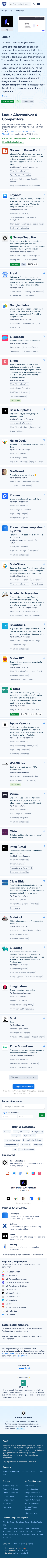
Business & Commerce (21, 1132)
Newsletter (7, 1507)
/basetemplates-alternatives (13, 407)
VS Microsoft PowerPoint (15, 1307)
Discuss (33, 1471)
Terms (30, 1544)
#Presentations (20, 138)
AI (4, 1522)
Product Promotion (11, 1471)
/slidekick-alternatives (11, 915)
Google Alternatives (32, 1493)
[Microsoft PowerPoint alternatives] (5, 151)
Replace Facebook (31, 1489)
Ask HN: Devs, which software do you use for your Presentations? (22, 1337)
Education (7, 1537)
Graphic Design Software (32, 1140)
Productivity (25, 1145)
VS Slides (9, 1304)
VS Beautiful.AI (11, 1300)
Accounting (7, 1531)
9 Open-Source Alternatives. (20, 131)
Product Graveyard (32, 1500)
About (41, 1471)
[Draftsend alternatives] (5, 472)
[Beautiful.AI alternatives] (5, 626)
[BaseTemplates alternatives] (5, 411)
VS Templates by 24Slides (16, 1286)
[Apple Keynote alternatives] (5, 724)
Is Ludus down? (23, 1368)
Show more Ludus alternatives (23, 1077)
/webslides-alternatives (11, 761)
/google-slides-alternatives (13, 303)
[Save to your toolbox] (7, 29)
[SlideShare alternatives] (5, 565)
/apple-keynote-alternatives (13, 721)
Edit (5, 96)
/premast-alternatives (11, 493)
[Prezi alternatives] (5, 274)
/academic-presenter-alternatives (15, 591)
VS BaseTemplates (13, 1293)
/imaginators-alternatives (12, 984)
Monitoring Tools (28, 1534)
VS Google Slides (12, 1272)
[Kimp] (5, 690)
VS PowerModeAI (12, 1297)
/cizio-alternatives (9, 829)
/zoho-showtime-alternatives (14, 1044)
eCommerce (19, 1531)
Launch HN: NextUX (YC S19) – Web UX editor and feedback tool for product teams (22, 1330)
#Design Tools (34, 138)
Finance (40, 1534)
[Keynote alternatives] (5, 196)
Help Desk (13, 1528)
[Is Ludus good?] (18, 101)
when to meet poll (21, 1553)
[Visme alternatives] (5, 795)
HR (27, 1531)
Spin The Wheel (24, 1550)
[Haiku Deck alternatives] (5, 442)
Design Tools (37, 1132)
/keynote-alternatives (10, 192)
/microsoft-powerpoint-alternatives (16, 148)
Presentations (11, 1144)
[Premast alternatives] (5, 496)
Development (16, 1136)
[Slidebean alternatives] (5, 338)
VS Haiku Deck (11, 1311)
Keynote (5, 74)
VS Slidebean (11, 1275)
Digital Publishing (29, 1136)
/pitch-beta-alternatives (11, 844)
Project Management (11, 1534)
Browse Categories (10, 1486)
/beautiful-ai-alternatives (12, 622)
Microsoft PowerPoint (30, 71)
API (4, 1475)
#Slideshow (7, 138)
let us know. (22, 1356)
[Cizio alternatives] (5, 832)
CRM (5, 1528)
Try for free (14, 714)
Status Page (28, 101)
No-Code (10, 1522)
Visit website (8, 101)
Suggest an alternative (23, 1086)
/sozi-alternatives (9, 1016)
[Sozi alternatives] (5, 1019)
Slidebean (22, 81)
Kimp (22, 1387)
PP (5, 528)
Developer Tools (22, 1522)
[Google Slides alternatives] (5, 306)
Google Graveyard (31, 1503)
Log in (4, 1113)
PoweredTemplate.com (13, 84)
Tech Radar (29, 1486)
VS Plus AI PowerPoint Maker (17, 1282)
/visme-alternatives (10, 792)
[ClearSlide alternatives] (5, 882)
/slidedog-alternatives (11, 945)
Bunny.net (22, 1548)
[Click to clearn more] (23, 1420)
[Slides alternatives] (5, 362)
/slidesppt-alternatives (11, 656)
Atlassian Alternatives (33, 1496)
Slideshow (38, 1145)
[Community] (38, 4)
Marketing (35, 1528)
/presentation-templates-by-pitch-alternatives (21, 525)
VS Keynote (10, 1314)
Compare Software (10, 1489)
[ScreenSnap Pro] (5, 238)
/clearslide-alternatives (11, 879)
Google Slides (8, 81)
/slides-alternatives (9, 358)
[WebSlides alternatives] (5, 764)
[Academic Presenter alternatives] (5, 594)
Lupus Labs (7, 91)
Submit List (7, 1503)
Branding (7, 1132)
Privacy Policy (19, 1544)
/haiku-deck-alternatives (12, 438)
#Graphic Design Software (13, 142)
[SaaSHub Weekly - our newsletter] (34, 4)
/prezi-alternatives (9, 271)
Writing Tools (35, 1531)
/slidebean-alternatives (11, 334)
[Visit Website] (44, 150)
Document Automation (12, 1140)
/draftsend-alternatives (11, 469)
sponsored (20, 1429)
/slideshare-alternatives (11, 562)
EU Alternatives (8, 1353)
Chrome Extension (10, 1493)
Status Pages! (8, 1496)
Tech (14, 1149)
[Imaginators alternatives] (5, 987)
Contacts (24, 1471)
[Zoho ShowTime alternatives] (5, 1047)
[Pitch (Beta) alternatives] (5, 848)
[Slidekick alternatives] (5, 918)
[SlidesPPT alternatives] (5, 659)
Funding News (9, 1500)
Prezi (18, 74)
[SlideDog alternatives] (5, 949)
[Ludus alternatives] (7, 21)
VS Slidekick (10, 1289)
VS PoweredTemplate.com (16, 1279)
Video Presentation (26, 1149)
